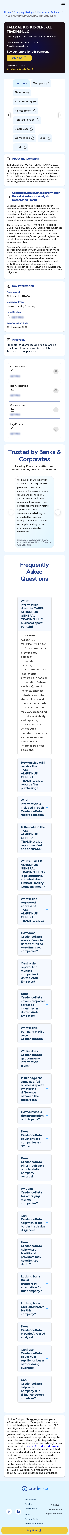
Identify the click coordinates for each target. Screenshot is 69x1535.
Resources (30, 1499)
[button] (34, 614)
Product (29, 1504)
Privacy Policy (32, 1519)
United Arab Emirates (49, 12)
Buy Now (17, 57)
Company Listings (24, 12)
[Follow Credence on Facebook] (9, 1512)
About (28, 1514)
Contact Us (31, 1508)
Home (7, 12)
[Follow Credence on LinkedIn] (18, 1512)
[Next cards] (58, 512)
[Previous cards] (11, 512)
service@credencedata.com (43, 1446)
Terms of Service (34, 1523)
